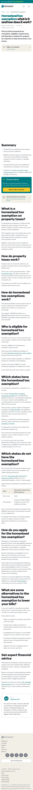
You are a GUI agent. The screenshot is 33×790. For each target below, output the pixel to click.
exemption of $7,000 (7, 423)
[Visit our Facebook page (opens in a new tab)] (21, 755)
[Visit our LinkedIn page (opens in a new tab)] (26, 755)
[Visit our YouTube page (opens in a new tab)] (12, 755)
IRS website (22, 581)
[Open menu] (29, 6)
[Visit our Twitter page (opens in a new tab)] (16, 755)
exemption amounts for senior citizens (19, 353)
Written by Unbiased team (7, 25)
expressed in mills (6, 273)
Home (3, 12)
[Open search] (23, 6)
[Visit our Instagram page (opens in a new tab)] (7, 755)
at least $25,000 (15, 409)
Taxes (7, 12)
